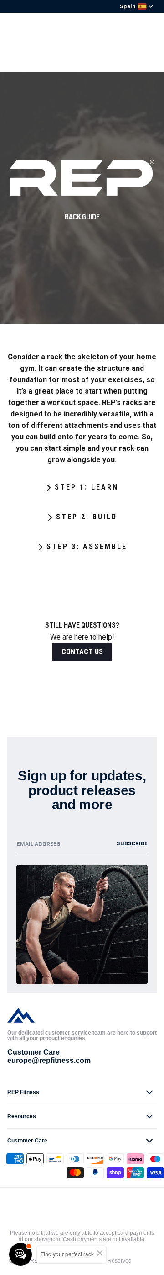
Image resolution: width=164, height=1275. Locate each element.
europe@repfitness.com (49, 1060)
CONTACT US (82, 651)
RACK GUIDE (82, 218)
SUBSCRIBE (132, 843)
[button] (82, 1092)
